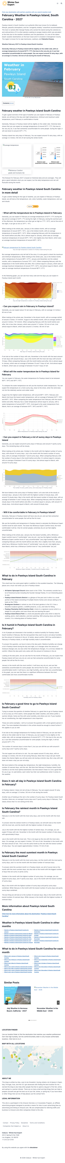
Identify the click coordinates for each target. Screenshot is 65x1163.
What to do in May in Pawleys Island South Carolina (18, 968)
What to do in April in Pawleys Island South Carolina (18, 966)
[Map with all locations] (32, 1060)
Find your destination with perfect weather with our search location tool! (26, 12)
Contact (5, 1123)
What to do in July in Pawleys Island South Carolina (18, 972)
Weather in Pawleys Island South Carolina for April (17, 935)
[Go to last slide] (6, 1003)
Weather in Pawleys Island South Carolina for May (17, 937)
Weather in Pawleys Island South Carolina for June (17, 939)
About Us (26, 1126)
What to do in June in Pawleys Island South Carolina (18, 970)
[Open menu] (57, 3)
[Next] (58, 1003)
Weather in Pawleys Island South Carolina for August (18, 942)
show (11, 103)
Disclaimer (24, 1123)
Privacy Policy (14, 1123)
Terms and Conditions (37, 1123)
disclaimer (34, 1147)
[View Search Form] (61, 3)
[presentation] (17, 995)
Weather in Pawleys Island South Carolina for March (18, 933)
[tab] (29, 1020)
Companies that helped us (12, 1126)
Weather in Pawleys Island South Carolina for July (17, 940)
